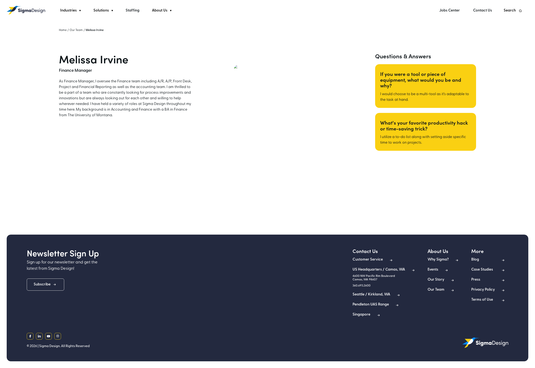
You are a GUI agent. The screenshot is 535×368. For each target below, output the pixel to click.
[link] (26, 10)
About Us (159, 11)
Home (63, 30)
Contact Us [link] (482, 11)
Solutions (101, 11)
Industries (68, 11)
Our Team (76, 30)
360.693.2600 (362, 285)
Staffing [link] (132, 11)
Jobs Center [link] (449, 11)
